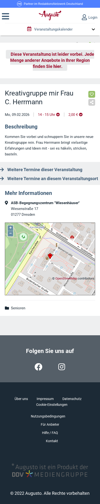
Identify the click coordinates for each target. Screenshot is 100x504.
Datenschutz (72, 399)
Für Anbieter (50, 424)
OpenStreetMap (66, 278)
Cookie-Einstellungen (51, 405)
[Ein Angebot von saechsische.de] (85, 41)
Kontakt (52, 441)
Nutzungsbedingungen (48, 416)
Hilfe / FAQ (50, 433)
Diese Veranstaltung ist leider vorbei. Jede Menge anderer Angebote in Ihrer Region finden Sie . (52, 60)
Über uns (21, 399)
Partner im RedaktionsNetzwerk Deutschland (53, 4)
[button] (5, 16)
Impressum (45, 399)
